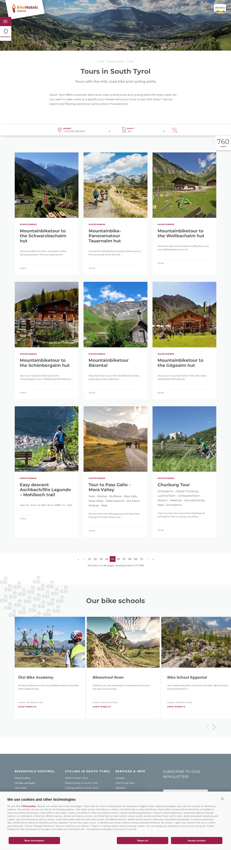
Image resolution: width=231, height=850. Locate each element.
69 (135, 559)
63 (101, 559)
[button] (222, 798)
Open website (27, 707)
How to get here (125, 782)
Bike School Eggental (187, 677)
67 (124, 559)
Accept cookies (197, 840)
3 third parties (28, 806)
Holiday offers (73, 8)
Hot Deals (20, 787)
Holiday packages (25, 782)
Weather (121, 787)
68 (130, 559)
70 (141, 559)
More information (34, 840)
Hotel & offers (23, 778)
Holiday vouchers (119, 8)
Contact (120, 778)
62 (95, 559)
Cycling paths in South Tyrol (82, 787)
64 (107, 559)
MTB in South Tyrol (76, 778)
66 (118, 559)
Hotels (53, 8)
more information (30, 702)
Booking (95, 8)
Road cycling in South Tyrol (81, 782)
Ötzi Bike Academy (35, 677)
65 (112, 559)
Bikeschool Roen (108, 677)
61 (89, 559)
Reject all (142, 840)
